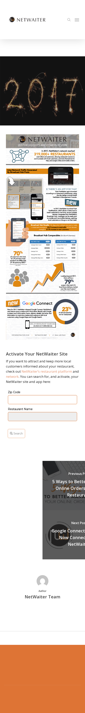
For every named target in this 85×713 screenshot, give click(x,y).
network (12, 376)
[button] (77, 20)
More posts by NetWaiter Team (42, 610)
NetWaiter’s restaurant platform (47, 371)
